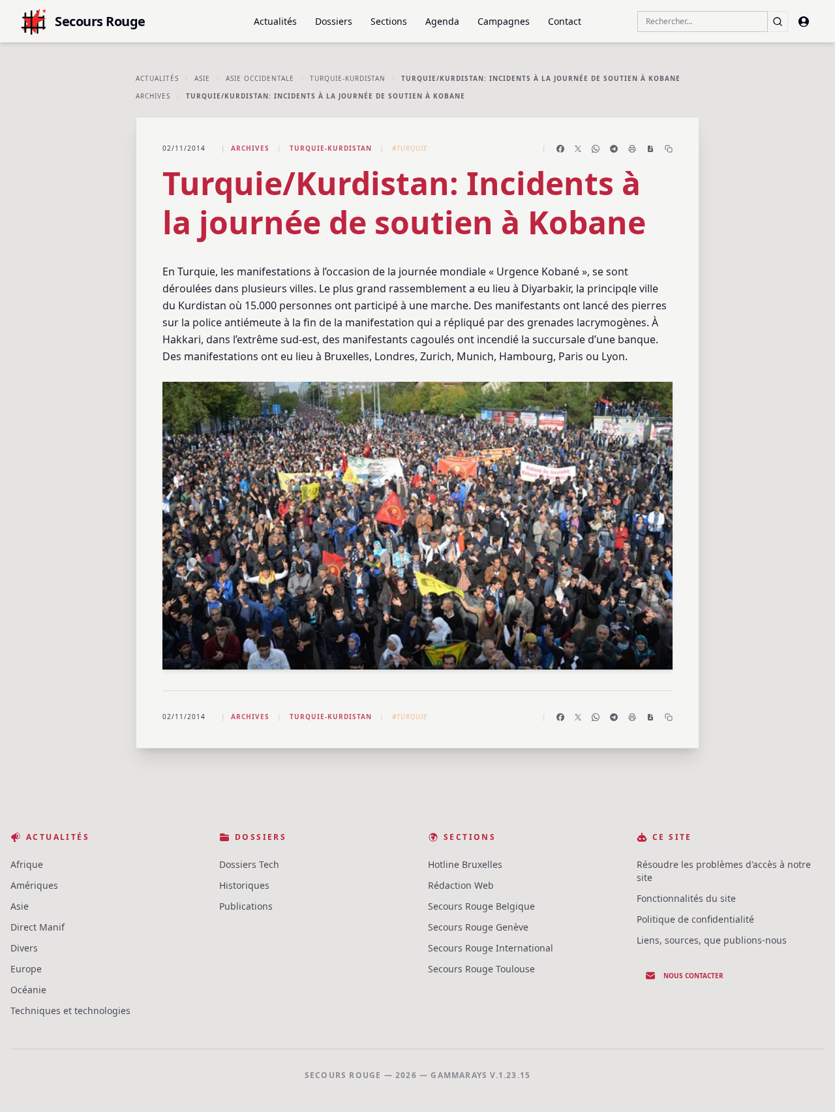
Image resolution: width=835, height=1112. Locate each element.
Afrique (26, 864)
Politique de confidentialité (695, 919)
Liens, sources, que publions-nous (712, 940)
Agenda (442, 21)
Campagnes (504, 21)
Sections (389, 21)
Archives (153, 95)
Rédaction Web (461, 885)
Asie (202, 78)
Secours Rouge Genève (478, 927)
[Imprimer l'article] (632, 149)
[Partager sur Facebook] (560, 149)
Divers (24, 948)
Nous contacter (693, 975)
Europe (26, 969)
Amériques (34, 885)
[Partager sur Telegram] (614, 149)
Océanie (28, 989)
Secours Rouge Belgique (481, 906)
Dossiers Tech (249, 864)
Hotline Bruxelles (465, 864)
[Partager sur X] (578, 149)
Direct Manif (37, 927)
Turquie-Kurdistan (348, 78)
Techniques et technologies (70, 1010)
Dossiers (333, 21)
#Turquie (409, 148)
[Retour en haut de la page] (806, 1083)
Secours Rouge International (490, 948)
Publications (246, 906)
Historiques (244, 885)
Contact (564, 21)
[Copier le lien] (669, 149)
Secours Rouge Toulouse (481, 969)
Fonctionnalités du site (686, 898)
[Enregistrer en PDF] (650, 149)
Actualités (275, 21)
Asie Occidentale (260, 78)
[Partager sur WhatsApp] (596, 149)
